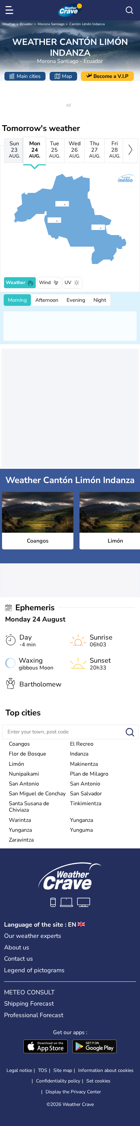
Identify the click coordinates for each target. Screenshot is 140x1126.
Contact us (18, 959)
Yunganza (81, 820)
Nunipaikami (24, 774)
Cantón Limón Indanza (87, 24)
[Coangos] (91, 227)
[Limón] (55, 203)
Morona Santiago (51, 24)
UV (68, 282)
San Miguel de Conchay (37, 793)
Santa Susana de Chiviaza (29, 807)
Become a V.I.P (110, 76)
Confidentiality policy (58, 1081)
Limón (16, 764)
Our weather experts (32, 936)
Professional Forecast (33, 1015)
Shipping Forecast (29, 1003)
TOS (42, 1070)
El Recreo (81, 744)
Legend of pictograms (34, 970)
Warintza (20, 820)
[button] (93, 227)
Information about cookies (106, 1070)
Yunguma (81, 830)
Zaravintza (21, 840)
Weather (8, 24)
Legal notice (19, 1070)
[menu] (10, 10)
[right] (130, 150)
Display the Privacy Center (73, 1092)
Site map (62, 1070)
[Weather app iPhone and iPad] (45, 1047)
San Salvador (86, 793)
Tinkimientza (85, 803)
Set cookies (98, 1081)
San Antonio (24, 784)
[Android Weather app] (94, 1047)
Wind (45, 282)
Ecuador (26, 24)
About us (16, 947)
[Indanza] (47, 220)
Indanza (79, 754)
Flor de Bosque (27, 754)
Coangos (19, 744)
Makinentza (84, 764)
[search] (129, 10)
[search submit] (130, 733)
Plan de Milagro (89, 774)
